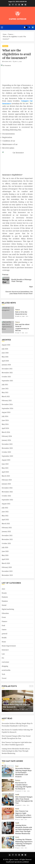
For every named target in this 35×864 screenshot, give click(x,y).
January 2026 (6, 365)
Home (4, 642)
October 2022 (6, 496)
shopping (5, 666)
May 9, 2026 (20, 848)
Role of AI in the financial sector (21, 313)
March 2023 (6, 476)
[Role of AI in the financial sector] (8, 313)
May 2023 (5, 468)
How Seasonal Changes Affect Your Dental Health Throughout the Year (24, 800)
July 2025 (5, 385)
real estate (5, 662)
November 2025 (7, 373)
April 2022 (5, 520)
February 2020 (7, 567)
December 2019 (7, 571)
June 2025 (5, 389)
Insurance (5, 650)
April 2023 (5, 472)
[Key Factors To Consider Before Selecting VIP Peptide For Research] (8, 785)
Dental (4, 605)
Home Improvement (9, 646)
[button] (2, 27)
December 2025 (7, 369)
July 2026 (5, 349)
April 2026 (5, 361)
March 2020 (6, 563)
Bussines (5, 601)
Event (4, 617)
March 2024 (6, 432)
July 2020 (5, 547)
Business (5, 597)
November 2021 (7, 539)
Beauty (4, 593)
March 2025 (6, 396)
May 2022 (5, 516)
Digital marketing (8, 609)
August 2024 (6, 412)
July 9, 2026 (20, 819)
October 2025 (6, 377)
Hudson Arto (7, 61)
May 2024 (5, 424)
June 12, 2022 (18, 61)
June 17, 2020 (20, 333)
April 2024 (5, 428)
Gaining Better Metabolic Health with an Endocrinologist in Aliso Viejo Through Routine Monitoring (16, 751)
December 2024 (7, 404)
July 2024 (5, 416)
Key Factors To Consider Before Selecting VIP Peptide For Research (16, 704)
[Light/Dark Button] (25, 27)
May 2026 (5, 357)
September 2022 (7, 500)
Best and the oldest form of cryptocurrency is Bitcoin (22, 327)
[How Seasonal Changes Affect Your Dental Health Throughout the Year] (8, 799)
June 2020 (5, 551)
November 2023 (7, 448)
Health (4, 638)
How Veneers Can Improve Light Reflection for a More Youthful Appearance (23, 814)
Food (3, 625)
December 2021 (7, 535)
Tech (3, 674)
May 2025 (5, 392)
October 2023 (6, 452)
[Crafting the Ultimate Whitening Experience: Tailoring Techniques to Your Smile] (8, 842)
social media (6, 670)
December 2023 (7, 444)
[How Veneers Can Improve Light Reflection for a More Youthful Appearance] (8, 814)
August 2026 (6, 345)
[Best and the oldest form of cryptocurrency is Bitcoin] (8, 327)
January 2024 (6, 440)
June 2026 (5, 353)
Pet (3, 658)
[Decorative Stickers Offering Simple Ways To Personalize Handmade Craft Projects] (8, 771)
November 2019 (7, 575)
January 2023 (6, 484)
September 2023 (7, 456)
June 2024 (5, 420)
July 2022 (5, 508)
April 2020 (5, 559)
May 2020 (5, 555)
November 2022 (7, 492)
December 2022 (7, 488)
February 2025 (7, 400)
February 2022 (7, 528)
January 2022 (6, 531)
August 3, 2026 (21, 805)
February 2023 (7, 480)
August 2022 (6, 504)
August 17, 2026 (19, 709)
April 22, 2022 (21, 316)
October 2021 (6, 543)
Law (3, 654)
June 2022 (5, 512)
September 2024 (7, 408)
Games (4, 630)
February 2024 (7, 436)
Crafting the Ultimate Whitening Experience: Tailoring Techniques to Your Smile (24, 842)
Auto (3, 589)
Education (5, 613)
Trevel (4, 678)
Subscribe (32, 27)
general (4, 634)
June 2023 (5, 464)
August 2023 (6, 460)
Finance (5, 46)
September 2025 (7, 381)
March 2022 (6, 524)
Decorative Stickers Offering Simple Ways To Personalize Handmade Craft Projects (23, 772)
